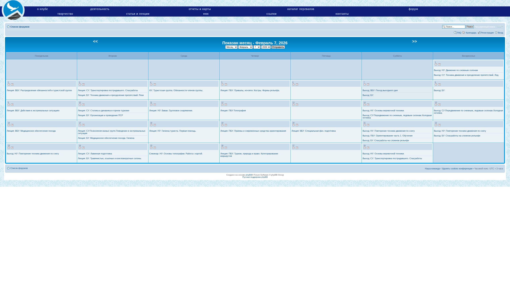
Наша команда (432, 168)
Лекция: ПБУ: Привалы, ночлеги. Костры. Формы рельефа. (250, 90)
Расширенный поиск (484, 27)
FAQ (459, 33)
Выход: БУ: (368, 95)
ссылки (271, 14)
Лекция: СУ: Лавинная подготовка (95, 153)
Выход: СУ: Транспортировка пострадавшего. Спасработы (392, 158)
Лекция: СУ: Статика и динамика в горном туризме (103, 110)
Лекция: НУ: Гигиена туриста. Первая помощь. (172, 131)
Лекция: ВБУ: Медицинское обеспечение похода (31, 131)
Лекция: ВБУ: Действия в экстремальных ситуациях (33, 110)
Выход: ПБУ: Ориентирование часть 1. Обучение (388, 135)
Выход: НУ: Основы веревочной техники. (383, 110)
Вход (500, 33)
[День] (436, 64)
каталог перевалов (300, 9)
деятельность (99, 9)
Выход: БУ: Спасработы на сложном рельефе (386, 140)
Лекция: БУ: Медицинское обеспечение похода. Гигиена (106, 138)
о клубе (42, 9)
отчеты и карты (200, 9)
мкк (206, 14)
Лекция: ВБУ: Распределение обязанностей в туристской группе (39, 90)
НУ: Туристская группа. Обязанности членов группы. (176, 90)
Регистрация (487, 33)
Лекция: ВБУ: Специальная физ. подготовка (313, 131)
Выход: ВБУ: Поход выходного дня (380, 90)
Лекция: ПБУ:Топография (233, 110)
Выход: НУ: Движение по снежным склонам (456, 70)
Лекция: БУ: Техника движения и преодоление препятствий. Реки (111, 95)
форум (413, 9)
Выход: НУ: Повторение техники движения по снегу (389, 131)
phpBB (249, 175)
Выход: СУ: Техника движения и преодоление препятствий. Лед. (466, 75)
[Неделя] (439, 64)
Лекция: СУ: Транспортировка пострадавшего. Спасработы (108, 90)
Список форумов (19, 27)
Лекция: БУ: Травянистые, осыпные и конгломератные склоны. (110, 158)
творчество (65, 14)
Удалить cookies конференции (457, 168)
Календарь (471, 33)
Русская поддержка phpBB (255, 177)
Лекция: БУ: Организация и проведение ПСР (100, 115)
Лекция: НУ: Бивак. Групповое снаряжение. (171, 110)
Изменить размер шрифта (500, 26)
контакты (342, 14)
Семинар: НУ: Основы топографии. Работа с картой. (176, 153)
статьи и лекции (137, 14)
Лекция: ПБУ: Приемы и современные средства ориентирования (253, 131)
